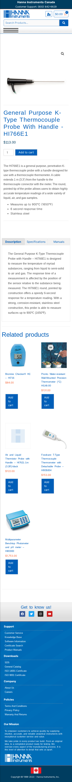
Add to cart (26, 152)
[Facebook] (22, 614)
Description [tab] (13, 241)
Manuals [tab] (58, 241)
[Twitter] (31, 614)
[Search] (63, 23)
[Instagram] (40, 614)
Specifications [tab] (36, 241)
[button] (62, 54)
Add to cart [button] (10, 401)
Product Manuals (13, 650)
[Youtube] (49, 614)
